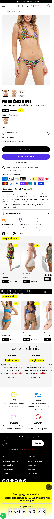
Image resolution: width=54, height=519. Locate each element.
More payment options (26, 162)
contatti (5, 473)
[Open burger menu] (3, 5)
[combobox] (26, 11)
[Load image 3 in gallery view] (21, 93)
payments (32, 469)
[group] (7, 189)
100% (13, 400)
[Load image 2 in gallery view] (13, 93)
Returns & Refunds (35, 461)
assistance (38, 422)
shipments (32, 465)
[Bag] (48, 5)
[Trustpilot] (16, 480)
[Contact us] (3, 516)
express (38, 400)
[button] (48, 5)
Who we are (33, 473)
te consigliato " (17, 373)
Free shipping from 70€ (8, 225)
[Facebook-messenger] (24, 480)
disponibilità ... (40, 373)
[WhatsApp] (20, 480)
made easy (14, 422)
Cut (3, 128)
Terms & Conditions (10, 461)
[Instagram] (3, 480)
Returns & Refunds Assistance (40, 227)
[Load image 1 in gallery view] (5, 93)
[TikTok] (7, 480)
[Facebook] (12, 480)
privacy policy (7, 465)
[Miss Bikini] (16, 101)
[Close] (49, 487)
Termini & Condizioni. (31, 449)
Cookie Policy (7, 469)
